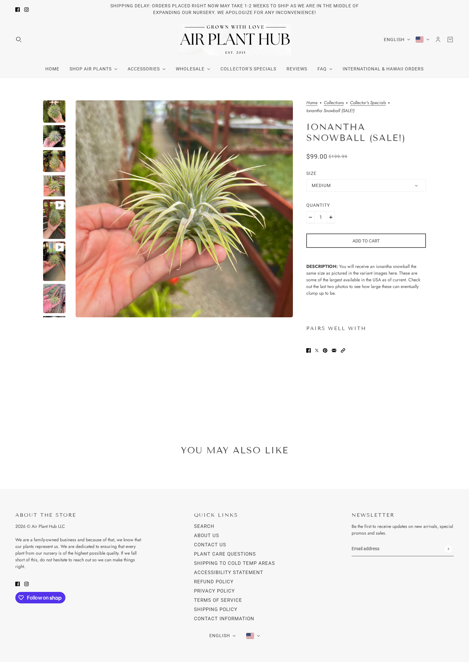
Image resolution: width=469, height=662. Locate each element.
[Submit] (448, 548)
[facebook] (17, 9)
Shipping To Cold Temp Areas (234, 563)
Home (311, 103)
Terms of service (218, 600)
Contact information (224, 619)
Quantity (318, 205)
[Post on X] (317, 350)
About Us (206, 535)
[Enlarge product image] (184, 208)
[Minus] (310, 217)
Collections (334, 103)
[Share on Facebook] (308, 350)
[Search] (18, 39)
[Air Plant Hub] (234, 39)
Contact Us (210, 545)
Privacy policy (214, 591)
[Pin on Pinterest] (325, 350)
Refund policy (214, 582)
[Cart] (450, 39)
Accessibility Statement (228, 572)
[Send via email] (334, 350)
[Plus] (331, 217)
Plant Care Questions (225, 554)
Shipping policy (215, 609)
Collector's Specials (368, 103)
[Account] (438, 39)
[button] (343, 350)
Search (204, 526)
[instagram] (26, 9)
